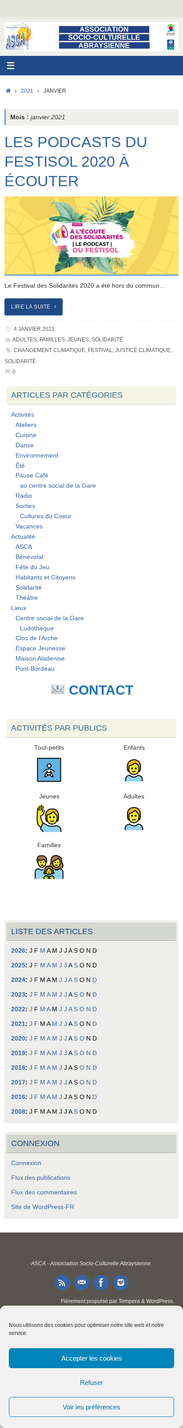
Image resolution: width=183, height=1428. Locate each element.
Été (20, 465)
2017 (18, 1082)
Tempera (129, 1301)
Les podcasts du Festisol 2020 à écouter (75, 161)
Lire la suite (31, 307)
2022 (18, 1009)
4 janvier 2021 (34, 329)
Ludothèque (37, 628)
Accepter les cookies (91, 1358)
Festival (100, 350)
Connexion (26, 1163)
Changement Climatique (49, 350)
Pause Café (32, 475)
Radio (24, 496)
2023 (18, 994)
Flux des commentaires (44, 1192)
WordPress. (160, 1301)
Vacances (29, 526)
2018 (18, 1067)
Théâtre (27, 598)
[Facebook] (101, 1282)
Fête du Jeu (32, 567)
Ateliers (26, 425)
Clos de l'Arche (37, 638)
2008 (18, 1111)
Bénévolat (30, 557)
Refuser (91, 1382)
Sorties (25, 506)
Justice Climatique (143, 350)
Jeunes (78, 339)
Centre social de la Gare (50, 618)
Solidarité (107, 339)
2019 (18, 1053)
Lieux (18, 608)
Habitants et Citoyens (46, 577)
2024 (18, 980)
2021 (27, 91)
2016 (18, 1097)
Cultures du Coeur (46, 516)
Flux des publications (40, 1177)
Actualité (23, 536)
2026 (18, 950)
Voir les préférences (91, 1407)
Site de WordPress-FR (42, 1207)
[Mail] (81, 1282)
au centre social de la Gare (58, 485)
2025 (18, 965)
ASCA (24, 547)
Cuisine (26, 435)
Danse (25, 445)
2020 (18, 1038)
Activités (22, 414)
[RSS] (62, 1282)
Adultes (24, 339)
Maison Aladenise (40, 658)
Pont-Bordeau (35, 668)
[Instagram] (120, 1282)
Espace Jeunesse (40, 648)
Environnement (37, 455)
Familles (52, 339)
